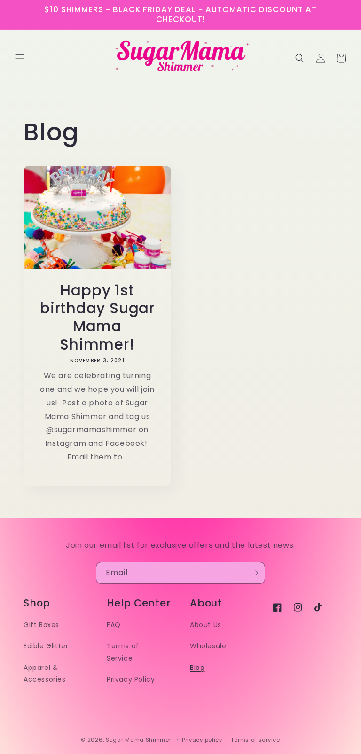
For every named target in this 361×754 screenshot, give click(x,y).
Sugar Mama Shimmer (139, 740)
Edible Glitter (46, 646)
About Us (205, 625)
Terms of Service (123, 651)
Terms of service (255, 740)
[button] (19, 58)
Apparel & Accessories (45, 673)
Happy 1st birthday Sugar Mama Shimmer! (97, 317)
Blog (197, 667)
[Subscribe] (254, 573)
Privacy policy (202, 740)
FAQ (114, 625)
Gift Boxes (41, 625)
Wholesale (208, 646)
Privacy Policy (131, 679)
